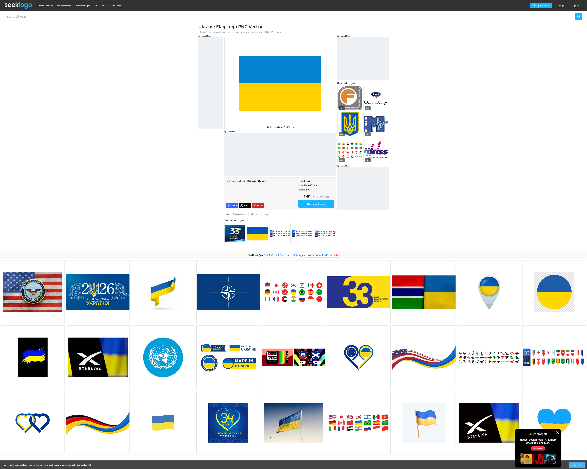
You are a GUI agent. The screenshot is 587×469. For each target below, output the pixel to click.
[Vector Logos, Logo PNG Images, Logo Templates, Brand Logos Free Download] (18, 5)
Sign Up (575, 5)
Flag (266, 213)
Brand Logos (45, 5)
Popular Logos (83, 5)
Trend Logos (115, 5)
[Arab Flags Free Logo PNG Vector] (350, 150)
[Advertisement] (210, 83)
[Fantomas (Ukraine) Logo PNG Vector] (350, 98)
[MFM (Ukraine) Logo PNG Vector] (376, 124)
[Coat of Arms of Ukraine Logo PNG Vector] (350, 124)
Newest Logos (100, 5)
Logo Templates (63, 5)
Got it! (577, 464)
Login (562, 5)
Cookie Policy (87, 464)
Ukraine (254, 213)
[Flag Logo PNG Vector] (376, 98)
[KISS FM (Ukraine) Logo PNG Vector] (376, 150)
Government (239, 213)
